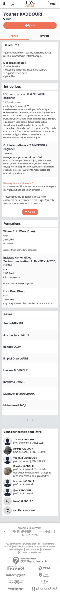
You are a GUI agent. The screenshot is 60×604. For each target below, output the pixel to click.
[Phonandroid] (44, 588)
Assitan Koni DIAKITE (16, 335)
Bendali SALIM (12, 347)
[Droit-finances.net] (44, 575)
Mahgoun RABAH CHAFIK (18, 393)
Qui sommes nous (14, 544)
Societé (8, 547)
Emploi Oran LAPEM (15, 358)
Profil (14, 36)
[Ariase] (16, 588)
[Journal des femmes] (16, 568)
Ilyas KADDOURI (22, 490)
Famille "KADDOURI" (24, 510)
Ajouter (31, 25)
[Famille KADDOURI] (7, 510)
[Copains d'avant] (16, 582)
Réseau (44, 36)
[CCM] (44, 568)
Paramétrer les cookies (45, 547)
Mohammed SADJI (14, 405)
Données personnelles (23, 547)
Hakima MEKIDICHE (15, 370)
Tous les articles (32, 549)
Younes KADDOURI (23, 439)
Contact (27, 544)
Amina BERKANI (13, 323)
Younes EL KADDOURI (25, 457)
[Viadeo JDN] (44, 582)
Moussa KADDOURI (23, 481)
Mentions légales (16, 549)
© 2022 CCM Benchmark (30, 552)
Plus (29, 420)
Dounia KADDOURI (23, 448)
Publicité (36, 544)
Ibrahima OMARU (14, 382)
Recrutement (48, 544)
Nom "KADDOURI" (23, 501)
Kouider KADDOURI (23, 466)
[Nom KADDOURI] (7, 501)
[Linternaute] (16, 575)
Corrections (46, 549)
